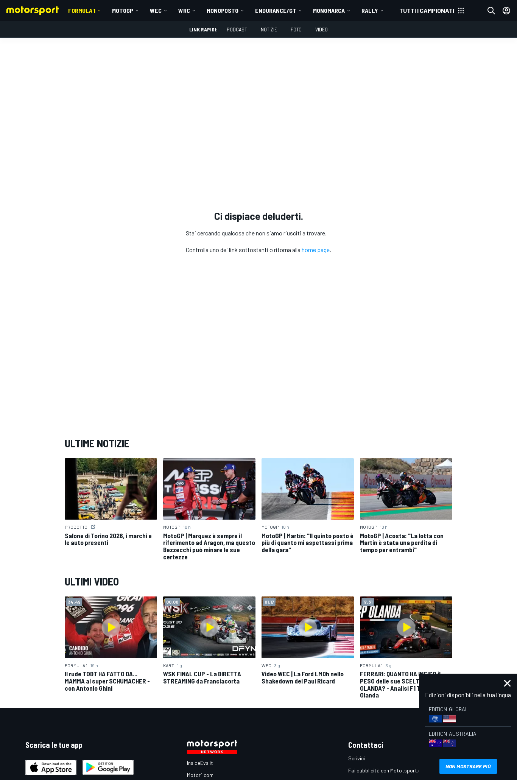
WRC (184, 10)
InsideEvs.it (200, 763)
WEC (156, 10)
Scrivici (356, 758)
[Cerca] (491, 10)
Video (321, 29)
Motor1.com (200, 775)
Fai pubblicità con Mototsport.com (388, 770)
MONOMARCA (329, 10)
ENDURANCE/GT (275, 10)
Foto (296, 29)
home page (316, 249)
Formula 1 (81, 10)
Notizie (269, 29)
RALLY (369, 10)
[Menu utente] (506, 10)
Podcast (237, 29)
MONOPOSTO (222, 10)
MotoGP (122, 10)
